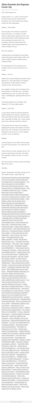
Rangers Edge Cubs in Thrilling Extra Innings (15, 205)
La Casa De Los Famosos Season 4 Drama (13, 197)
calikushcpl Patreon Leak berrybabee (12, 297)
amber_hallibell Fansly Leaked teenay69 (13, 280)
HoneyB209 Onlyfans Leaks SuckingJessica (14, 275)
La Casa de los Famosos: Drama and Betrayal (15, 180)
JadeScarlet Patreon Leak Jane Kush (12, 220)
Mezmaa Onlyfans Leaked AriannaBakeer (13, 212)
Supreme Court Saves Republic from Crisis (14, 295)
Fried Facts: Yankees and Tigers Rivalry (13, 273)
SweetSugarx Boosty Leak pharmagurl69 (13, 182)
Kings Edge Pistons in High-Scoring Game (15, 218)
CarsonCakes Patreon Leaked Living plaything (15, 194)
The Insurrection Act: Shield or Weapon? (13, 209)
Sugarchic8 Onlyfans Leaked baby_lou (18, 271)
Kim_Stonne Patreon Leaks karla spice (13, 186)
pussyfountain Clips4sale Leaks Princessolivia (15, 207)
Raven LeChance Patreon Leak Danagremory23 (16, 216)
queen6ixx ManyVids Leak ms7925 (11, 284)
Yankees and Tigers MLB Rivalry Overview (14, 278)
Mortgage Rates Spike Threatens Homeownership (16, 214)
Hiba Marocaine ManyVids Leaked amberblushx (15, 177)
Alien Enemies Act (6, 9)
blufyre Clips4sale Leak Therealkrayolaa (13, 203)
